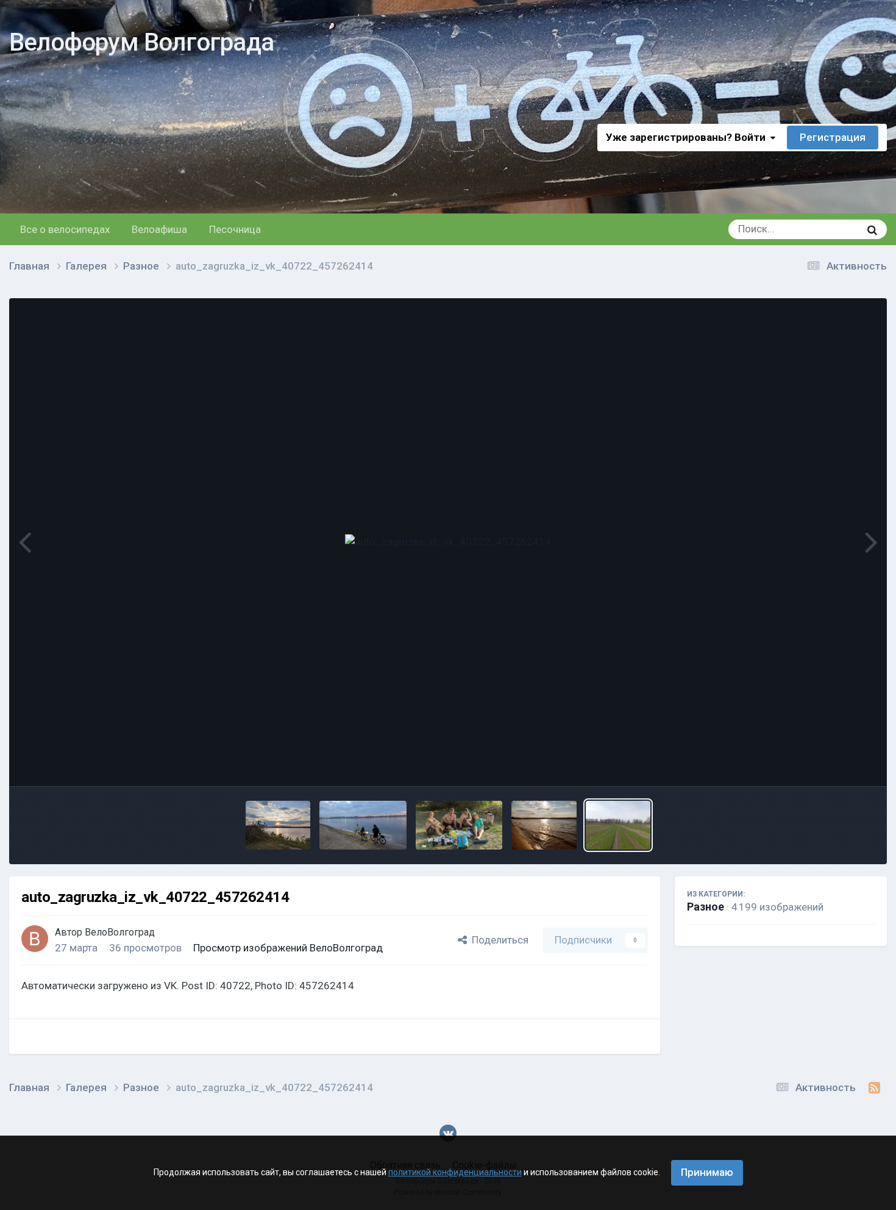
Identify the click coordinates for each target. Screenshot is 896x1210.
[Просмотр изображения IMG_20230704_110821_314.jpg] (362, 825)
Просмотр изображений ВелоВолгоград (288, 948)
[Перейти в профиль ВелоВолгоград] (34, 938)
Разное (705, 906)
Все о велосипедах (65, 229)
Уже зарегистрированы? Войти (688, 137)
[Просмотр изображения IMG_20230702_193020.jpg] (278, 825)
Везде (830, 229)
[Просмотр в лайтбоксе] (448, 542)
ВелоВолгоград (120, 932)
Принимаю (707, 1172)
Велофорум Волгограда (141, 42)
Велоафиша (159, 229)
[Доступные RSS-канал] (874, 1088)
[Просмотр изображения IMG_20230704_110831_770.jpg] (459, 825)
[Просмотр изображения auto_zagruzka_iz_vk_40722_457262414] (618, 825)
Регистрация (833, 137)
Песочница (235, 229)
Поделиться (497, 940)
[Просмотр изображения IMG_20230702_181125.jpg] (544, 825)
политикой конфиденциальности (455, 1172)
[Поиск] (872, 229)
